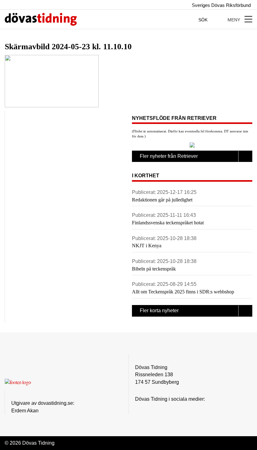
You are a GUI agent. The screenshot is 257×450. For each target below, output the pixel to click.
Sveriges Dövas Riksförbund (221, 5)
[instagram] (138, 408)
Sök (203, 19)
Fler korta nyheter (159, 310)
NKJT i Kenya (146, 245)
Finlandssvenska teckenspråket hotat (168, 222)
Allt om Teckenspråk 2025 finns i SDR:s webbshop (183, 291)
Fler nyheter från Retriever (169, 156)
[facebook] (151, 408)
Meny (234, 19)
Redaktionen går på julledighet (162, 199)
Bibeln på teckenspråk (154, 268)
